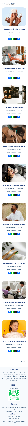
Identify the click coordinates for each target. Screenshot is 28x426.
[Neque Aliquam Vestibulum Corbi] (14, 134)
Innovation (20, 71)
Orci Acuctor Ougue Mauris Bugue (14, 185)
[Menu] (25, 3)
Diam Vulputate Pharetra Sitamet (14, 263)
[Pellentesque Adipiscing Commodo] (14, 16)
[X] (15, 39)
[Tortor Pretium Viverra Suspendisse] (14, 329)
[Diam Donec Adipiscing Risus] (14, 94)
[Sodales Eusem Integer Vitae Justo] (14, 55)
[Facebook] (9, 39)
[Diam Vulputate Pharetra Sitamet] (14, 251)
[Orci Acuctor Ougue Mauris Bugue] (14, 173)
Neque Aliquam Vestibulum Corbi (14, 146)
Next (22, 361)
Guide (19, 32)
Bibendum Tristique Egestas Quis (14, 224)
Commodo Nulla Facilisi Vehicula (14, 302)
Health (20, 110)
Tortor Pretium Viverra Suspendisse (14, 341)
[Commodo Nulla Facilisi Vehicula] (14, 290)
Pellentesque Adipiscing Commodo (14, 29)
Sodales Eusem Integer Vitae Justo (14, 68)
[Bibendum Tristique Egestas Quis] (14, 212)
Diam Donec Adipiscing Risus (14, 107)
